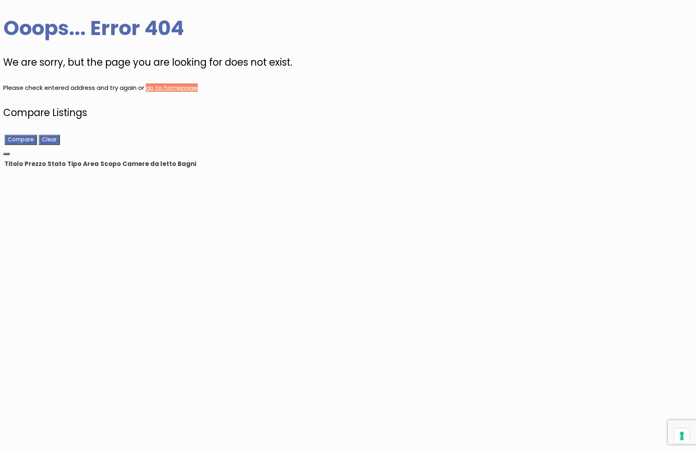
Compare (21, 139)
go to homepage (172, 87)
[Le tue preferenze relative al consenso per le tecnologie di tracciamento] (682, 436)
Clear (49, 139)
